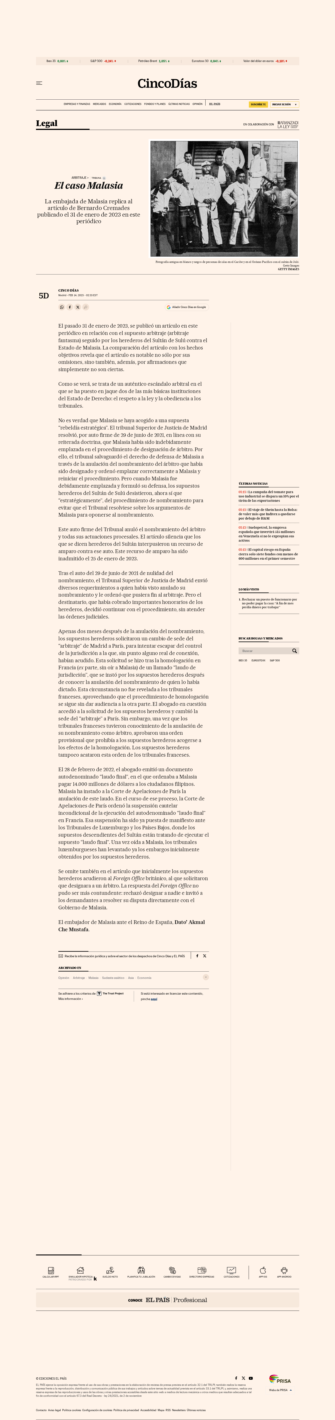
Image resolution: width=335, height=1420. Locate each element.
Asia (131, 978)
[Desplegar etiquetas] (206, 977)
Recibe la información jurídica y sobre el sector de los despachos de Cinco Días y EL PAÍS (125, 956)
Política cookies (71, 1410)
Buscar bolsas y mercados (261, 638)
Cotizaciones (132, 104)
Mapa (161, 1410)
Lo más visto (249, 589)
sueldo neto (110, 1276)
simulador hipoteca (81, 1276)
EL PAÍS (212, 103)
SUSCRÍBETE (258, 104)
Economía (115, 104)
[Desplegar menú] (39, 83)
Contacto (41, 1410)
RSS (168, 1410)
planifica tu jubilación (141, 1276)
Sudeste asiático (113, 978)
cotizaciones (232, 1276)
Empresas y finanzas (77, 104)
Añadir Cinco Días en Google (189, 307)
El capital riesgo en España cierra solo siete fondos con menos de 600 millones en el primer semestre (268, 554)
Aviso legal (54, 1410)
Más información (69, 999)
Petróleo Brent (147, 61)
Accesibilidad (148, 1410)
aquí (154, 999)
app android (284, 1276)
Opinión (197, 104)
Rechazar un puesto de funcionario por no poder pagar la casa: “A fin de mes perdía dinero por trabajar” (269, 603)
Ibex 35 (51, 61)
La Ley (286, 124)
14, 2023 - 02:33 (83, 295)
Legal (46, 123)
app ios (263, 1276)
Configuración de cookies (97, 1410)
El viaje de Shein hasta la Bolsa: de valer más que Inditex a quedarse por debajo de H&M (268, 514)
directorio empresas (201, 1276)
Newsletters (179, 1410)
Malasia (93, 978)
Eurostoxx (258, 660)
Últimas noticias (179, 104)
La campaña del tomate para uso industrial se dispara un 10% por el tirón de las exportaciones (269, 496)
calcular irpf (51, 1276)
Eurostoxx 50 (200, 61)
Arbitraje (79, 177)
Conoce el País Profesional (167, 1299)
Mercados (99, 104)
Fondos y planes (154, 104)
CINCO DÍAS (68, 290)
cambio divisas (172, 1276)
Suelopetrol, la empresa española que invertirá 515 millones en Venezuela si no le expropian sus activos (267, 534)
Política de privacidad (126, 1410)
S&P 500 (96, 61)
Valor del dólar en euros (258, 61)
